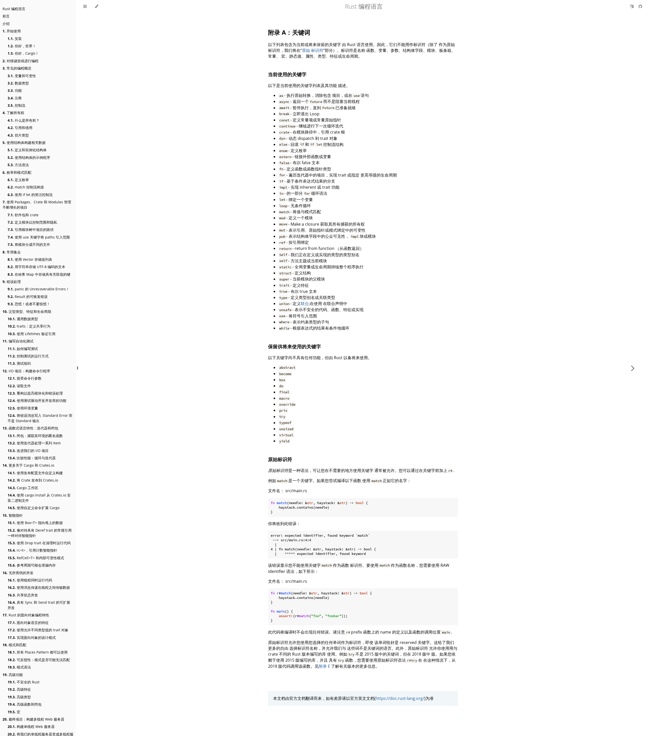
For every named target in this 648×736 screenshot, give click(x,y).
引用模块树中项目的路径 (31, 229)
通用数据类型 (23, 318)
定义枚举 (18, 179)
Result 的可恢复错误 (28, 296)
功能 (15, 90)
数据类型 (18, 83)
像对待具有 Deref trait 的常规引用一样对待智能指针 (40, 533)
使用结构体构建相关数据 (24, 142)
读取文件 (19, 385)
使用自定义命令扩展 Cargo (33, 507)
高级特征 (19, 689)
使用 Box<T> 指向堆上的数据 (35, 522)
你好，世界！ (22, 46)
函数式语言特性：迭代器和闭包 (30, 428)
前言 (6, 16)
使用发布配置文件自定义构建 (35, 472)
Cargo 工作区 (23, 487)
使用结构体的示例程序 (29, 157)
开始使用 (12, 31)
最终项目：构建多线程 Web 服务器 (33, 719)
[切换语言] (632, 6)
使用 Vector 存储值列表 (30, 259)
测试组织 (19, 363)
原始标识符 (280, 459)
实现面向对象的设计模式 (32, 637)
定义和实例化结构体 (27, 149)
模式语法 (19, 667)
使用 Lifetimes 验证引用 (31, 333)
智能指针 (13, 515)
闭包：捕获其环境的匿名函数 (35, 435)
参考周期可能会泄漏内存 (32, 565)
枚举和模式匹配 (17, 172)
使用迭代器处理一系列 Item (34, 443)
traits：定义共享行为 (29, 326)
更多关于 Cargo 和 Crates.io (28, 465)
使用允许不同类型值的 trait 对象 (38, 629)
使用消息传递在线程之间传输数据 (39, 587)
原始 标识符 (312, 50)
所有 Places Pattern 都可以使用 (38, 652)
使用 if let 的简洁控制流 (30, 194)
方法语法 (18, 164)
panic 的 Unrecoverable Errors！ (38, 289)
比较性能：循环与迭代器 (32, 458)
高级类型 (19, 697)
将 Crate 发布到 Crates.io (33, 480)
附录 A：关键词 (289, 32)
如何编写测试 (23, 348)
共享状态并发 (23, 595)
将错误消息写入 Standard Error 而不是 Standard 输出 (40, 418)
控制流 (16, 105)
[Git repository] (640, 6)
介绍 (6, 23)
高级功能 (13, 674)
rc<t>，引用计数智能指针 (32, 550)
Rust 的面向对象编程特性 (26, 615)
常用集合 (12, 252)
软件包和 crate (23, 214)
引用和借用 (20, 127)
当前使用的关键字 (287, 74)
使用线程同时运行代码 (30, 580)
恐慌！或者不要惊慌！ (29, 303)
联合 (305, 303)
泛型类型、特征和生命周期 (27, 311)
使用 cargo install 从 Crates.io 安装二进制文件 (39, 498)
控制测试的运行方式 (28, 356)
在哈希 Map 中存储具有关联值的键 (39, 274)
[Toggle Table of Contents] (85, 6)
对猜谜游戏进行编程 (20, 60)
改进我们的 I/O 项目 (28, 450)
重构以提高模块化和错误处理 (35, 393)
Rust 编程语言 (14, 8)
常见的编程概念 (17, 68)
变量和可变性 (22, 75)
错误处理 (12, 281)
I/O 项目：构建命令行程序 (26, 371)
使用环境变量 (23, 408)
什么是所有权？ (23, 120)
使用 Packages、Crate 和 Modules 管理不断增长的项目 (37, 205)
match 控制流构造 (26, 187)
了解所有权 (13, 112)
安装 (15, 38)
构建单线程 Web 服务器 (31, 726)
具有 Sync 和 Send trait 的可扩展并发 (39, 605)
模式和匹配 (14, 644)
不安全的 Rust (23, 682)
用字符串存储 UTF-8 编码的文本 (36, 266)
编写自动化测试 (18, 341)
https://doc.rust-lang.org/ (400, 698)
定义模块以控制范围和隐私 (32, 222)
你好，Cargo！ (23, 53)
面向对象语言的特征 (28, 622)
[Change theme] (96, 6)
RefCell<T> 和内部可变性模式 (36, 557)
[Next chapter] (632, 368)
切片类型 (18, 135)
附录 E (324, 666)
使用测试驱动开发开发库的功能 (37, 400)
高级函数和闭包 (25, 704)
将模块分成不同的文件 (29, 244)
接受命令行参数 (25, 378)
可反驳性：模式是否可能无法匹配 (39, 659)
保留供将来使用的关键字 (294, 346)
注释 (15, 98)
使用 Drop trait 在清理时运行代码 (39, 542)
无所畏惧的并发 (18, 572)
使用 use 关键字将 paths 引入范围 (39, 237)
